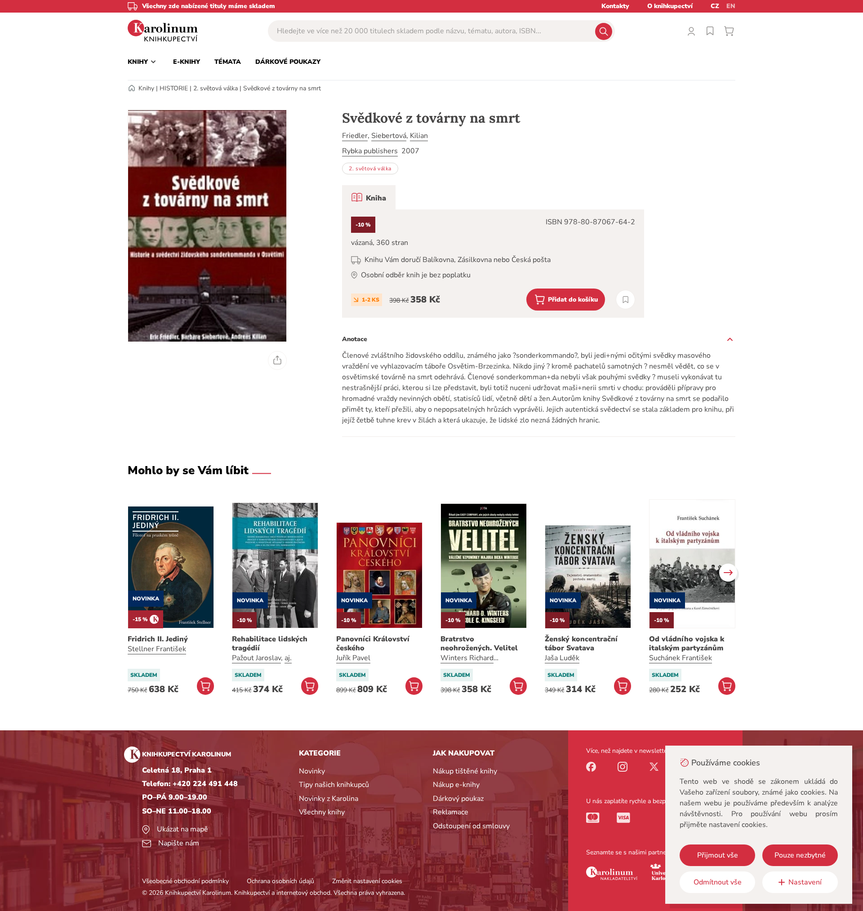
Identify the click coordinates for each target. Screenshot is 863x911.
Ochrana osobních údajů (280, 881)
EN (730, 6)
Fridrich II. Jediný (158, 639)
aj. (288, 658)
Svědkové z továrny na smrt (282, 88)
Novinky (312, 771)
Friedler (355, 136)
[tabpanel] (493, 263)
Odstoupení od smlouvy (471, 826)
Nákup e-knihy (456, 785)
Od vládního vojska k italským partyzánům (686, 644)
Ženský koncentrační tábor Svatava (581, 644)
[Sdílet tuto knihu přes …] (277, 360)
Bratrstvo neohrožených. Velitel (479, 644)
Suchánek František (680, 658)
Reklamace (450, 812)
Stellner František (157, 649)
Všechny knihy (322, 812)
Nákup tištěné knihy (465, 771)
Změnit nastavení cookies (367, 881)
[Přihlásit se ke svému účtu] (691, 31)
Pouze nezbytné (800, 855)
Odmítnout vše (718, 882)
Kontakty (615, 6)
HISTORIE (174, 88)
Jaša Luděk (562, 658)
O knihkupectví (670, 6)
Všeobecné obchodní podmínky (185, 881)
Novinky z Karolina (328, 799)
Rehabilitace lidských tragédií (269, 644)
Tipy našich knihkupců (334, 785)
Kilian (419, 136)
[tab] (369, 197)
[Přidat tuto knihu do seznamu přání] (625, 299)
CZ (715, 6)
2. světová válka (215, 88)
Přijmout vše (717, 855)
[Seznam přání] (710, 31)
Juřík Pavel (353, 658)
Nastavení (805, 882)
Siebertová (388, 136)
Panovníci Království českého (372, 644)
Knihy (146, 88)
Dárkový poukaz (458, 799)
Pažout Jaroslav (256, 658)
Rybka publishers (370, 151)
